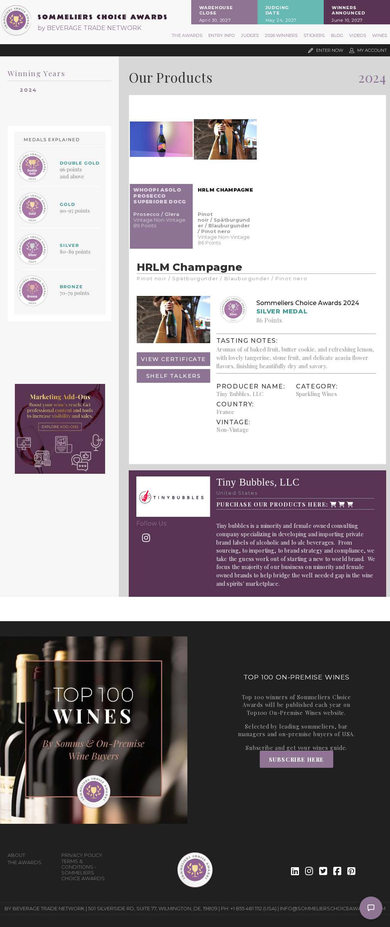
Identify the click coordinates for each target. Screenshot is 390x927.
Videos (357, 35)
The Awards (187, 35)
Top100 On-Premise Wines (284, 712)
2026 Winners (281, 35)
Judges (250, 35)
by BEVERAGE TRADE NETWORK (89, 28)
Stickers (314, 35)
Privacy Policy (81, 855)
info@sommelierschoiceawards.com (332, 908)
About (16, 855)
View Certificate (173, 359)
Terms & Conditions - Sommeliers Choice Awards (83, 869)
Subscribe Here (296, 759)
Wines (379, 35)
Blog (337, 35)
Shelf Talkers (173, 375)
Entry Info (221, 35)
